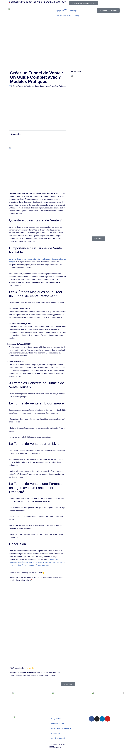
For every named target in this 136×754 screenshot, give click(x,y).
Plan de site (55, 733)
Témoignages (75, 11)
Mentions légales (57, 723)
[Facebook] (91, 719)
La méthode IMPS (64, 16)
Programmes (56, 719)
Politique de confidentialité (61, 728)
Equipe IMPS (61, 11)
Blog (77, 16)
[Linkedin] (102, 719)
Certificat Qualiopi (58, 738)
